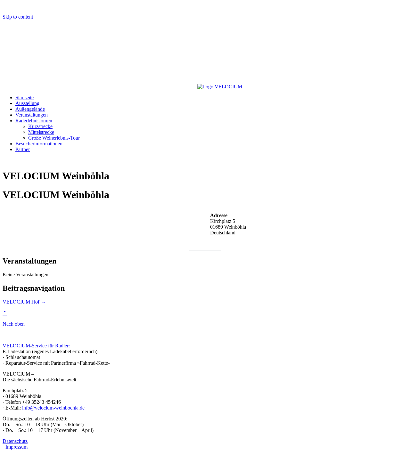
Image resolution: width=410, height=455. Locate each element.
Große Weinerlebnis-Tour (54, 138)
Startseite (24, 97)
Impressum (16, 447)
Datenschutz (15, 441)
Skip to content (18, 17)
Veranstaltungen (31, 115)
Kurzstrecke (40, 126)
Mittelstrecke (41, 132)
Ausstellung (27, 103)
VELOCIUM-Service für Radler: (36, 345)
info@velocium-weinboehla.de (53, 407)
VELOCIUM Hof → (24, 302)
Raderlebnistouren (33, 120)
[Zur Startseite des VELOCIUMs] (100, 86)
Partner (22, 149)
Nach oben (14, 324)
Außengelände (30, 109)
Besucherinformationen (38, 143)
